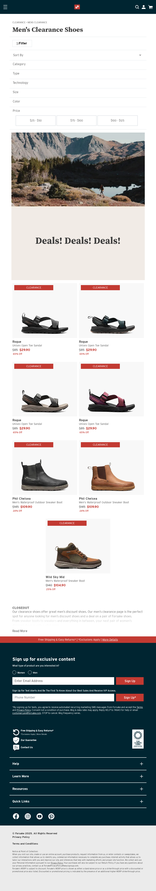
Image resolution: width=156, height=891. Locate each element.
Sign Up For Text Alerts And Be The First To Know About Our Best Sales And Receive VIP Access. (64, 690)
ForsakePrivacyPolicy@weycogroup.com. (61, 866)
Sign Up (130, 681)
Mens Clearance (37, 22)
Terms (140, 707)
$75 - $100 (76, 120)
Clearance (18, 22)
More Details (110, 639)
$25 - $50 (36, 120)
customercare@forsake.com (26, 713)
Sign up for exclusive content (43, 659)
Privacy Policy (24, 710)
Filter (23, 43)
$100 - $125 (117, 120)
